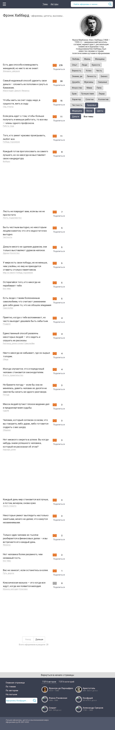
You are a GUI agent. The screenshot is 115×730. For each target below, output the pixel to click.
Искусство (77, 88)
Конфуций (88, 698)
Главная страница (15, 682)
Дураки (6, 253)
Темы (45, 4)
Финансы (25, 91)
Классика (23, 589)
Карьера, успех (9, 449)
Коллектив (103, 99)
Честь (99, 71)
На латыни (11, 694)
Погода (6, 395)
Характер (76, 99)
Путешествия (87, 94)
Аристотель (89, 688)
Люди (84, 65)
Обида (5, 359)
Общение (7, 430)
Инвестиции (8, 91)
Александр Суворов (93, 708)
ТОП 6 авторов (49, 682)
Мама (89, 88)
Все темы (88, 116)
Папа (99, 88)
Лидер (102, 94)
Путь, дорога (8, 573)
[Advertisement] (34, 39)
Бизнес (104, 76)
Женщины (99, 59)
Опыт (74, 65)
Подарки (7, 324)
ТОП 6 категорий (66, 682)
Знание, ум (77, 76)
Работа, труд (8, 126)
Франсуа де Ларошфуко (61, 688)
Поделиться (59, 69)
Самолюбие (8, 308)
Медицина (77, 111)
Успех (88, 71)
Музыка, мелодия (10, 589)
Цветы (100, 111)
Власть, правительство (13, 375)
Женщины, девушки (11, 71)
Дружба (76, 82)
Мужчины (88, 82)
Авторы (54, 4)
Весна (89, 111)
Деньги (17, 91)
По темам (11, 686)
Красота (96, 65)
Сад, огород (8, 107)
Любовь (76, 59)
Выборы (6, 161)
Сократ (52, 708)
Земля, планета (9, 506)
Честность (7, 237)
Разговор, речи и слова (13, 343)
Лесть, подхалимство (12, 218)
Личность (91, 76)
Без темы (7, 289)
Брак (74, 94)
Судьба (6, 411)
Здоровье (91, 105)
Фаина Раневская (58, 698)
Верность (76, 71)
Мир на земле (9, 273)
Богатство (15, 253)
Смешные (102, 82)
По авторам (12, 690)
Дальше (39, 639)
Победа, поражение (11, 142)
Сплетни (90, 99)
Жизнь (87, 59)
